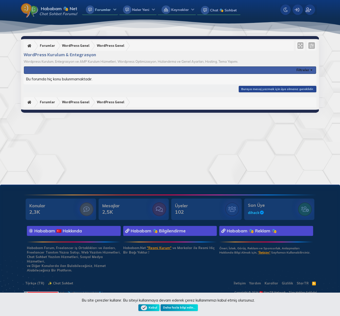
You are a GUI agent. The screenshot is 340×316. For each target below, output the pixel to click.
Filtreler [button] (302, 70)
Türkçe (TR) (34, 283)
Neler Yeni (140, 9)
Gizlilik (287, 283)
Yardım (255, 283)
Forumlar (103, 9)
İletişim (240, 283)
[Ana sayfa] (30, 46)
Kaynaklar (180, 9)
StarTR (303, 283)
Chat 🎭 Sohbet (223, 10)
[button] (115, 10)
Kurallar (271, 283)
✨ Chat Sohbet (60, 283)
